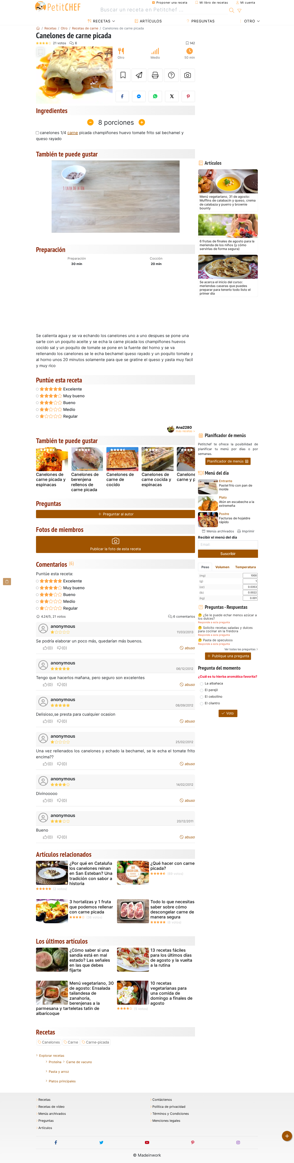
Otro (249, 21)
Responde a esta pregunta (214, 622)
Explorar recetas (51, 1056)
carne (72, 132)
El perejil (211, 690)
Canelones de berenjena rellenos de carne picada (85, 482)
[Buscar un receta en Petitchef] (232, 9)
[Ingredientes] (7, 581)
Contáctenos (162, 1100)
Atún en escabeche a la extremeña (236, 504)
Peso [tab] (205, 567)
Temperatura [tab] (245, 567)
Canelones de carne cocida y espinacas (156, 479)
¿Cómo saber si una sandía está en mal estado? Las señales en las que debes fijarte (89, 960)
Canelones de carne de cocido (120, 479)
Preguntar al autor (118, 514)
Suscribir (228, 554)
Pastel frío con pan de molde (235, 487)
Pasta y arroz (59, 1072)
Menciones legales (166, 1121)
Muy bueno (73, 395)
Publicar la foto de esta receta (115, 549)
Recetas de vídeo (51, 1107)
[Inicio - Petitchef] (38, 28)
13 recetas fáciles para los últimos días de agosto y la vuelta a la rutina (171, 958)
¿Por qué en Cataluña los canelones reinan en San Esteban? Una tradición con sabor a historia (90, 873)
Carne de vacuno (79, 1062)
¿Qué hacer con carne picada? (172, 866)
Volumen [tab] (222, 567)
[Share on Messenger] (139, 96)
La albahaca (214, 683)
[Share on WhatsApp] (155, 96)
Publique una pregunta (230, 656)
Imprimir (247, 531)
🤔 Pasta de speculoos (215, 640)
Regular (70, 416)
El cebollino (213, 696)
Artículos (150, 21)
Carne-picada (97, 1042)
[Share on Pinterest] (188, 96)
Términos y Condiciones (170, 1114)
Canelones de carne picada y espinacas (51, 479)
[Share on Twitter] (172, 96)
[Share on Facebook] (122, 96)
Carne (73, 1042)
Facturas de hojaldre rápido (234, 520)
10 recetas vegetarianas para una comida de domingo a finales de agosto (171, 993)
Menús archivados (220, 531)
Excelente (72, 389)
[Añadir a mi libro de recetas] (123, 75)
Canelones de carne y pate (190, 477)
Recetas (101, 21)
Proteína (55, 1062)
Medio (68, 409)
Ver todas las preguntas (239, 649)
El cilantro (212, 703)
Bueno (68, 402)
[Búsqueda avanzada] (239, 10)
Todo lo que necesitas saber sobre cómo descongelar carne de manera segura (172, 909)
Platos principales (62, 1081)
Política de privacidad (168, 1107)
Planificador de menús (226, 461)
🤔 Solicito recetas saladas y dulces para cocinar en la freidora (225, 629)
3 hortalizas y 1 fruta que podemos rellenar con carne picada (91, 906)
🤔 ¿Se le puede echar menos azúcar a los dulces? (227, 616)
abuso (189, 648)
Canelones (51, 1042)
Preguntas (202, 21)
